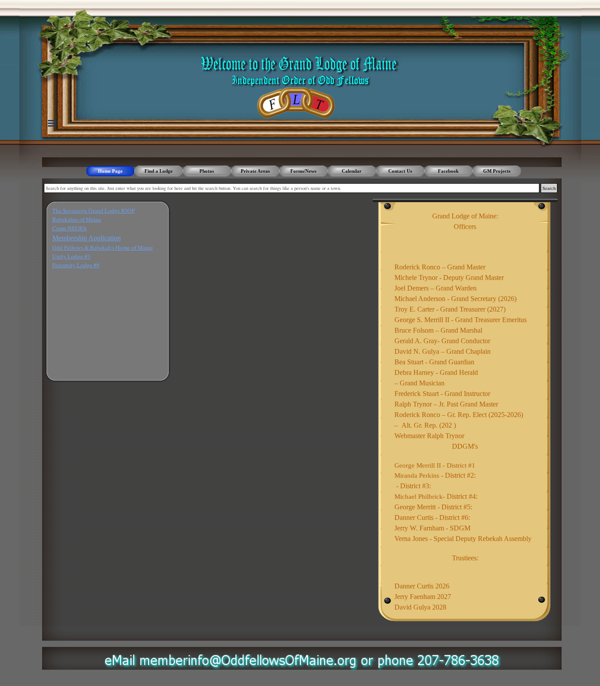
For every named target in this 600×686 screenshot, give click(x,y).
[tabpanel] (107, 238)
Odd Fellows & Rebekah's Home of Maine (102, 247)
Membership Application (86, 238)
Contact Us (400, 171)
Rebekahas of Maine (76, 219)
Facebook (448, 171)
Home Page (110, 171)
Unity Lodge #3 (71, 256)
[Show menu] (52, 123)
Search (549, 188)
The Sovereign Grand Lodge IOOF (93, 210)
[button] (304, 656)
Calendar (351, 171)
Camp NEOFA (69, 228)
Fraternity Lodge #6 (76, 265)
